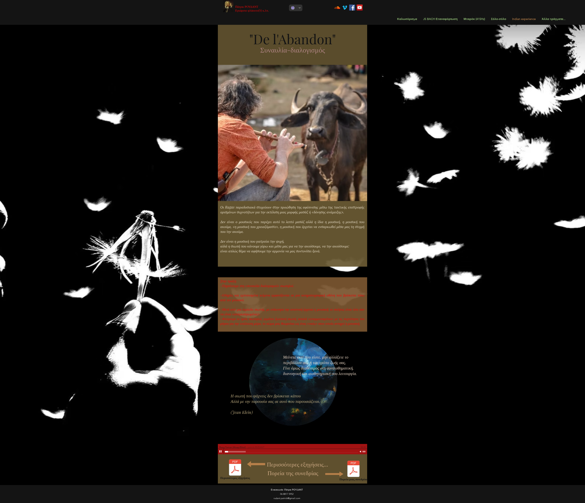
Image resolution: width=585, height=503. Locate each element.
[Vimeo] (345, 8)
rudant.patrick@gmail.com (287, 498)
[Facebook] (352, 8)
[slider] (364, 451)
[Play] (220, 451)
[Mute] (360, 451)
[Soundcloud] (337, 8)
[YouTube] (360, 8)
